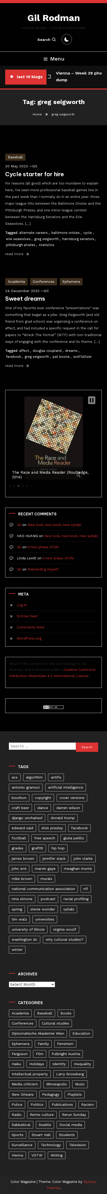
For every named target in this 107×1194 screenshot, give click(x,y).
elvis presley (52, 828)
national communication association (43, 889)
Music (80, 1084)
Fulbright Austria (66, 1054)
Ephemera (71, 281)
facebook (13, 357)
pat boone (61, 357)
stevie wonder (42, 909)
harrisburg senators (78, 239)
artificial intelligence (65, 787)
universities (44, 919)
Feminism (65, 1044)
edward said (22, 828)
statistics (46, 245)
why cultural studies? (64, 939)
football (19, 838)
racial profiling (76, 899)
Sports (17, 1135)
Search (43, 40)
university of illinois (28, 929)
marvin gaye (45, 868)
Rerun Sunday (74, 1115)
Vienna (17, 1155)
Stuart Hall (41, 1135)
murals (46, 879)
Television (77, 1145)
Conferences (44, 281)
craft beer (20, 808)
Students (67, 1135)
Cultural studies (55, 1023)
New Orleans (23, 1094)
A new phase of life (43, 547)
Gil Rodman (53, 17)
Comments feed (30, 627)
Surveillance (22, 1145)
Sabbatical (21, 1125)
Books (66, 1013)
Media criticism (25, 1084)
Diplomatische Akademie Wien (38, 1033)
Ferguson (20, 1054)
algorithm (34, 777)
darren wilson (68, 808)
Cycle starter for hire (34, 174)
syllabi (68, 909)
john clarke (83, 858)
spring (17, 909)
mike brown (22, 879)
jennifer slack (54, 858)
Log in (22, 605)
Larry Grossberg (70, 1074)
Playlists (75, 1094)
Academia (16, 281)
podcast (48, 899)
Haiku (16, 1064)
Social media (70, 1125)
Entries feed (27, 616)
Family (43, 1044)
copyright (43, 798)
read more (15, 254)
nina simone (22, 899)
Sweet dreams (25, 298)
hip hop (58, 848)
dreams (71, 351)
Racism (87, 1104)
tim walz (19, 919)
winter (17, 949)
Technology (51, 1145)
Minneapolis (56, 1084)
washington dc (24, 939)
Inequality (82, 1064)
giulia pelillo (73, 838)
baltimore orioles (65, 233)
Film (39, 1054)
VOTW (36, 1155)
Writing (57, 1155)
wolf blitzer (82, 357)
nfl (85, 889)
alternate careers (33, 233)
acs (15, 777)
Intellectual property (30, 1074)
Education (81, 1033)
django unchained (27, 818)
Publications (62, 1104)
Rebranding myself (43, 569)
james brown (23, 858)
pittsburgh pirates (20, 245)
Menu (57, 59)
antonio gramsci (26, 787)
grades (17, 848)
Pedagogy (50, 1094)
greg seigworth (46, 239)
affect (24, 351)
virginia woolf (64, 929)
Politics (37, 1104)
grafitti (37, 848)
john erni (19, 868)
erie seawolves (18, 239)
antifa (56, 777)
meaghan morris (78, 868)
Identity (59, 1064)
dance (42, 808)
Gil (34, 166)
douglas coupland (47, 351)
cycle (87, 233)
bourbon (19, 798)
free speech (44, 838)
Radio (17, 1115)
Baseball (15, 157)
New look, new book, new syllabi (54, 525)
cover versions (71, 798)
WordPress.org (29, 638)
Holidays (36, 1064)
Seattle (45, 1125)
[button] (91, 400)
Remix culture (42, 1115)
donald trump (63, 818)
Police (17, 1104)
